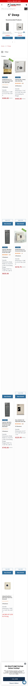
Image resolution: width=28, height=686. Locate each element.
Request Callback (14, 683)
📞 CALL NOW (14, 679)
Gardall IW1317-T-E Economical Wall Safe (20, 250)
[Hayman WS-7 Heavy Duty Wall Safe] (20, 27)
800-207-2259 (17, 1)
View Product (7, 38)
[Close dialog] (25, 664)
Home (2, 46)
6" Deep (9, 46)
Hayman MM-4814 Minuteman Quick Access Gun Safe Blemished (6, 424)
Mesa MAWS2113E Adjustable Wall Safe (20, 420)
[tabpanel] (7, 31)
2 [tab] (14, 42)
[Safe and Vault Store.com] (14, 5)
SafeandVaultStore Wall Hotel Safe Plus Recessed (7, 597)
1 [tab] (12, 42)
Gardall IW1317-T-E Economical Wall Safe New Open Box (7, 81)
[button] (14, 53)
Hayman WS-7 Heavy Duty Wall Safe (20, 80)
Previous (3, 32)
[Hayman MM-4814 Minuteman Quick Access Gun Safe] (7, 27)
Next (24, 32)
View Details (7, 224)
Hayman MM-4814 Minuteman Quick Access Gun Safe (6, 251)
